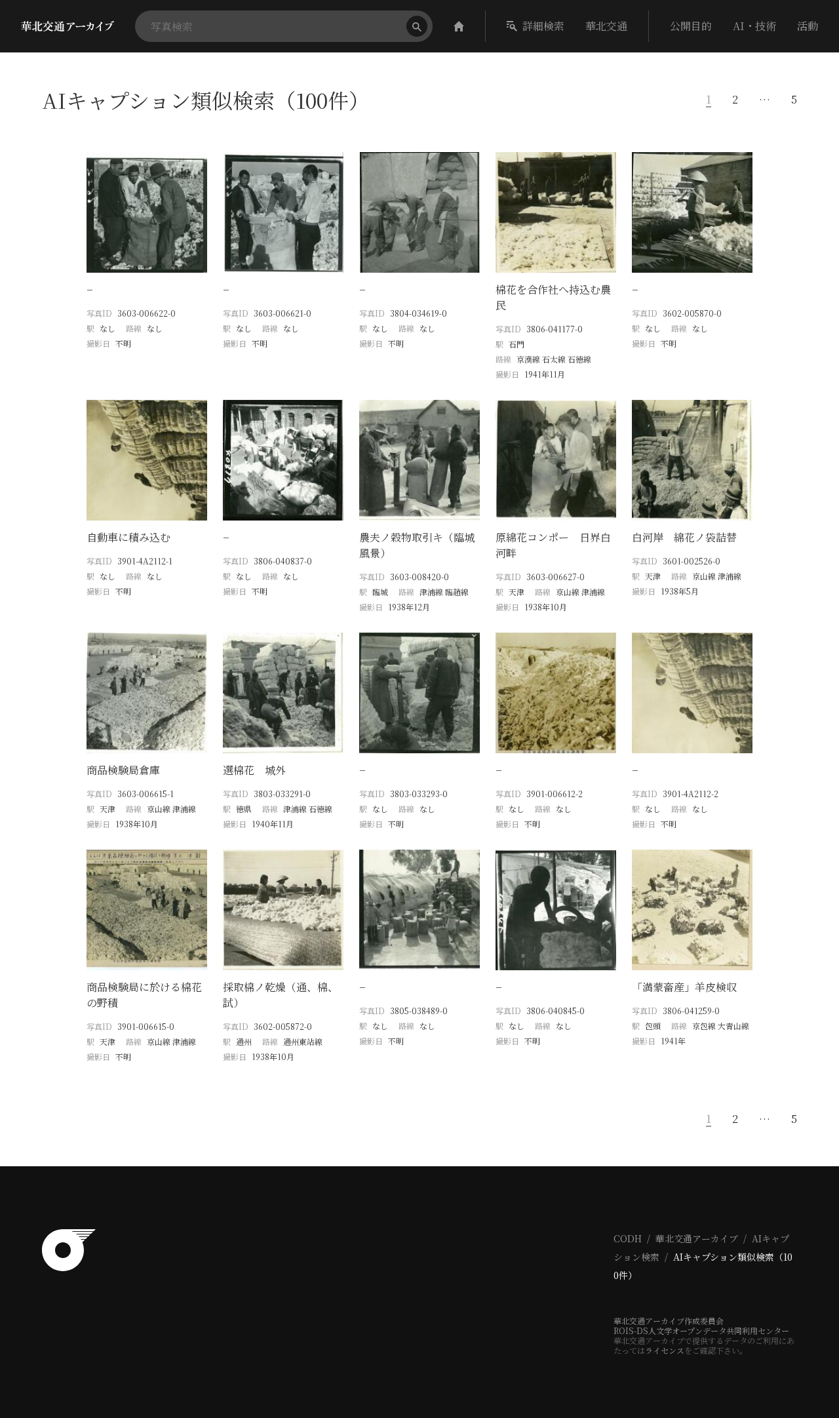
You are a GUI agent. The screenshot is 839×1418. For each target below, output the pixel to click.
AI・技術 (754, 25)
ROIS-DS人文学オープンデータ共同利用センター (701, 1330)
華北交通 (606, 25)
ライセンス (664, 1350)
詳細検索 (543, 25)
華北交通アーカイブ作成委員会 (669, 1320)
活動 (807, 25)
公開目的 (691, 25)
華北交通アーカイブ (696, 1238)
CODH (628, 1238)
